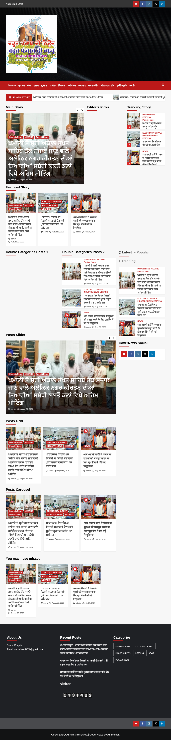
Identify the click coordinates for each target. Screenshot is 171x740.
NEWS (145, 151)
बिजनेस (61, 85)
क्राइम (21, 85)
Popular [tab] (142, 252)
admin (13, 180)
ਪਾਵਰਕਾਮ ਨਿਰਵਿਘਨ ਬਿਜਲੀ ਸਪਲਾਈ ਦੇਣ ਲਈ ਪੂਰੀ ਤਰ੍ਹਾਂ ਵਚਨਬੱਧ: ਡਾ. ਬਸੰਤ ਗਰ (97, 299)
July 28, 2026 (89, 232)
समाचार (82, 85)
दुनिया (44, 85)
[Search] (163, 85)
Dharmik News (15, 137)
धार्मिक (52, 85)
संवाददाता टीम (107, 85)
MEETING (29, 137)
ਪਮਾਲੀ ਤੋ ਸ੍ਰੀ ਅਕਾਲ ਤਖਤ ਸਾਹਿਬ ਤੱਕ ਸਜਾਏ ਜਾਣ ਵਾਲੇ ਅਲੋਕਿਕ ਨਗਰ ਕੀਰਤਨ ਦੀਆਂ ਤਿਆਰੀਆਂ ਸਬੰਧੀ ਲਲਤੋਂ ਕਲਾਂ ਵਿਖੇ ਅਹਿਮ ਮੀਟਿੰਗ (40, 158)
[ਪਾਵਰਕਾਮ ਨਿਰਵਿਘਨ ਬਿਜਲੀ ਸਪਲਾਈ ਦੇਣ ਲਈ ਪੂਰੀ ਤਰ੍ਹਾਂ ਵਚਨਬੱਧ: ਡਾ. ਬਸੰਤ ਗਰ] (133, 139)
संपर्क (132, 85)
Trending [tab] (128, 261)
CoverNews (96, 734)
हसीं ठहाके (122, 85)
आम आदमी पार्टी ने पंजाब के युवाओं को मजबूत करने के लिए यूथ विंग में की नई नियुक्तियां (98, 319)
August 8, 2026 (58, 232)
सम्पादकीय (93, 85)
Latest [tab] (126, 252)
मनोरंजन (72, 85)
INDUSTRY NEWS (150, 136)
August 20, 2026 (26, 180)
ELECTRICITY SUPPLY (152, 133)
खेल (29, 85)
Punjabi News (42, 137)
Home (12, 85)
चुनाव (36, 85)
